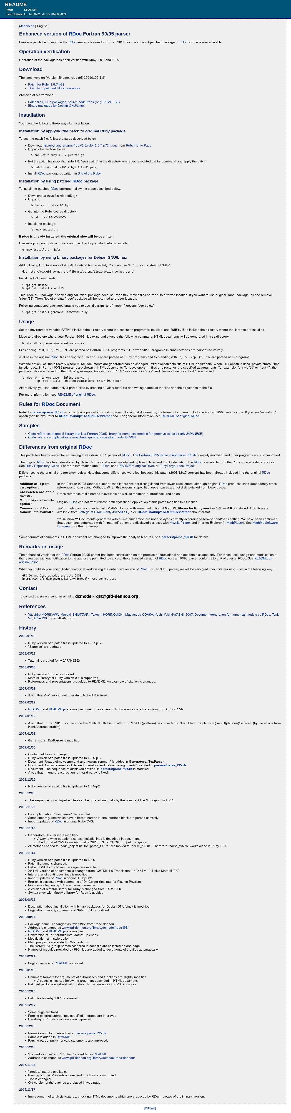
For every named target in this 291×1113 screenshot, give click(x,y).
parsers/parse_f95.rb (47, 412)
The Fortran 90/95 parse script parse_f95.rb (164, 455)
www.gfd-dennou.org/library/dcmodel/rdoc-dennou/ (98, 1058)
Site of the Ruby (89, 173)
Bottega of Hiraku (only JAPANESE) (103, 512)
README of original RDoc (76, 394)
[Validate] (150, 1108)
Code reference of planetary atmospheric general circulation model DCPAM (82, 437)
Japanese (27, 26)
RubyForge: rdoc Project (177, 466)
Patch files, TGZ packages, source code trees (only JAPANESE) (74, 102)
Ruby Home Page (138, 145)
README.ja (57, 709)
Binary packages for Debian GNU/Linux (56, 105)
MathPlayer (235, 522)
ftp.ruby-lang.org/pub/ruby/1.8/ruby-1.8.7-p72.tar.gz (80, 145)
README (35, 709)
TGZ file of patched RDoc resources (54, 88)
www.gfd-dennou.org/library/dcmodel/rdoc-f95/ (95, 927)
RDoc (75, 34)
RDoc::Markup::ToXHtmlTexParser (85, 416)
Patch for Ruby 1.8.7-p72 (46, 84)
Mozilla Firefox (180, 522)
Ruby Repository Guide (42, 466)
